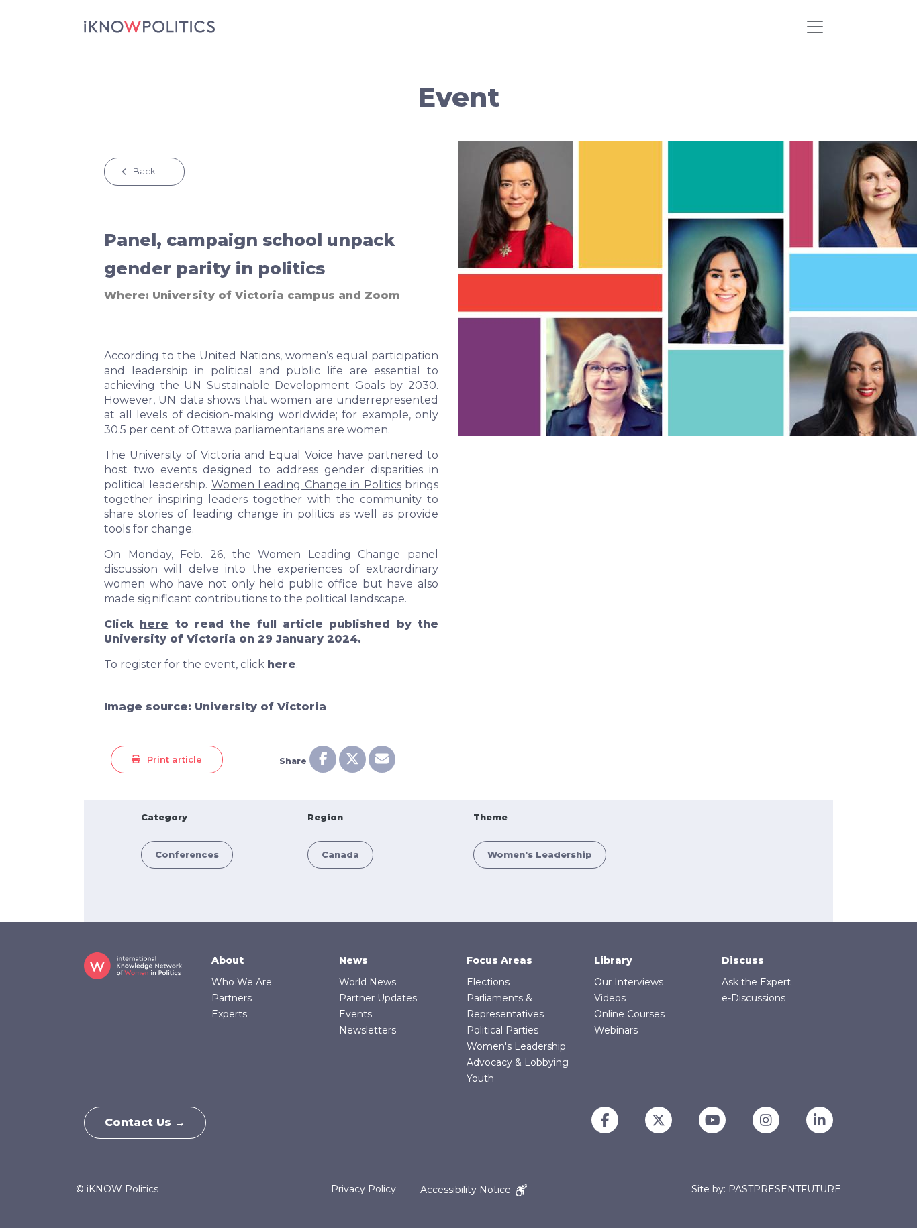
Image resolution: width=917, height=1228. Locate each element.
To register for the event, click (200, 664)
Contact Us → (145, 1122)
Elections (488, 982)
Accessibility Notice (467, 1190)
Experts (229, 1014)
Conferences (187, 854)
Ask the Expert (756, 982)
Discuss (743, 960)
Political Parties (502, 1030)
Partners (231, 998)
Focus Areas (499, 960)
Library (613, 960)
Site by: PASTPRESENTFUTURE (766, 1189)
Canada (340, 854)
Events (355, 1014)
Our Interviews (628, 982)
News (353, 960)
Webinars (616, 1030)
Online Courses (629, 1014)
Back (144, 171)
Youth (480, 1078)
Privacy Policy (363, 1190)
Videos (610, 998)
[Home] (149, 27)
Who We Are (241, 982)
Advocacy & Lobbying (518, 1062)
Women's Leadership (539, 854)
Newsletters (367, 1030)
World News (367, 982)
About (227, 960)
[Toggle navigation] (815, 27)
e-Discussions (753, 998)
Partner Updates (378, 998)
